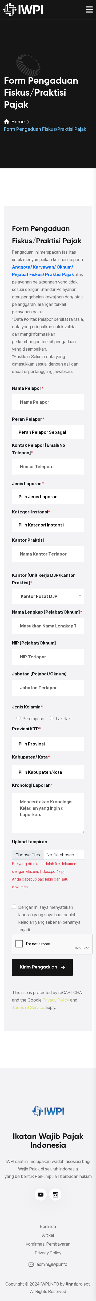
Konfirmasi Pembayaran (48, 1244)
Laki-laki (63, 718)
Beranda (48, 1226)
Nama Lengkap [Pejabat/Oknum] (47, 612)
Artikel (48, 1235)
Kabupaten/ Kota (31, 757)
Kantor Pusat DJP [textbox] (39, 596)
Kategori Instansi (31, 511)
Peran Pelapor (28, 419)
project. (78, 1284)
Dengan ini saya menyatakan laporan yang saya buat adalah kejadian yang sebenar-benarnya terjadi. (49, 918)
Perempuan (33, 718)
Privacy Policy (56, 1000)
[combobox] (48, 596)
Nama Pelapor (28, 388)
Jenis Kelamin (27, 707)
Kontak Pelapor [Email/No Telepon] (38, 449)
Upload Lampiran (29, 841)
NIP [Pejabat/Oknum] (34, 643)
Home (17, 121)
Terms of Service (28, 1007)
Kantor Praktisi (28, 540)
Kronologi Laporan (32, 785)
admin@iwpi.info (52, 1264)
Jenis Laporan (28, 483)
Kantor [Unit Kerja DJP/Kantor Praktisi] (43, 579)
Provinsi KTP (26, 728)
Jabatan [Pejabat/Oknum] (39, 673)
